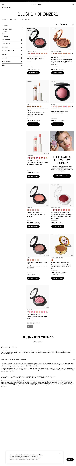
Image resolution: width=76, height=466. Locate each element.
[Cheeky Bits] (42, 312)
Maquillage (11, 19)
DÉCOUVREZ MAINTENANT (62, 175)
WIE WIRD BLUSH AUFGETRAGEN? (13, 359)
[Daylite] (33, 106)
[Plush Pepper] (59, 210)
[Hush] (30, 260)
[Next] (47, 53)
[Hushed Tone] (37, 312)
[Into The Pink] (29, 312)
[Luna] (35, 260)
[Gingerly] (44, 53)
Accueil (4, 19)
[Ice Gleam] (32, 158)
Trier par (58, 24)
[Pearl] (38, 260)
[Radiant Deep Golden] (66, 53)
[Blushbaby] (37, 53)
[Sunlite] (40, 106)
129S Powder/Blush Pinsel (27, 368)
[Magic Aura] (37, 158)
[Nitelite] (44, 158)
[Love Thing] (61, 106)
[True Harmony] (61, 210)
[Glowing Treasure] (52, 260)
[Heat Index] (64, 210)
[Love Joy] (59, 106)
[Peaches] (28, 210)
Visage (16, 19)
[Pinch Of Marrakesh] (56, 210)
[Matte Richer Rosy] (56, 53)
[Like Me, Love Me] (69, 106)
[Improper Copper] (33, 260)
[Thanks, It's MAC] (29, 53)
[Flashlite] (30, 106)
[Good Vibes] (29, 158)
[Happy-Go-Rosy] (64, 106)
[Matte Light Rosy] (69, 53)
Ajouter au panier (33, 72)
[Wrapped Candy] (44, 312)
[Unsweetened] (42, 158)
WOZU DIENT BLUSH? (9, 347)
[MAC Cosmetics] (36, 4)
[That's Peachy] (66, 210)
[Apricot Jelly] (39, 158)
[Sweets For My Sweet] (32, 312)
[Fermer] (59, 453)
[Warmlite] (38, 106)
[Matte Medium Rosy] (61, 53)
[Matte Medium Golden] (64, 53)
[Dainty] (56, 106)
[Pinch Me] (32, 53)
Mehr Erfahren (37, 341)
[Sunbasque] (42, 53)
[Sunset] (28, 106)
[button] (70, 459)
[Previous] (27, 53)
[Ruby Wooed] (39, 53)
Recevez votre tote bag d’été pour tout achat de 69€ (38, 1)
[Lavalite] (34, 158)
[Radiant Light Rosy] (59, 53)
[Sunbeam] (35, 106)
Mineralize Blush (6, 353)
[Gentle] (54, 106)
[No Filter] (34, 53)
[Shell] (28, 260)
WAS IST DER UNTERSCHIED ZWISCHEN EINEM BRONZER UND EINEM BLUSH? (28, 377)
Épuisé (30, 326)
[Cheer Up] (69, 210)
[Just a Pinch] (39, 312)
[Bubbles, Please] (66, 106)
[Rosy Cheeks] (34, 312)
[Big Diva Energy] (54, 210)
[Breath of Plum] (35, 210)
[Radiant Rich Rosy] (54, 53)
